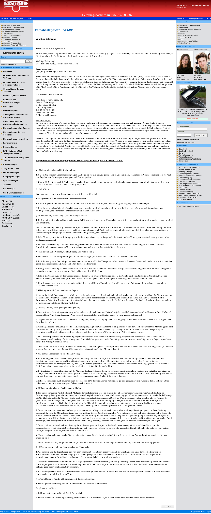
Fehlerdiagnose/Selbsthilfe (189, 174)
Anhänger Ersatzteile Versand (14, 45)
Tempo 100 (183, 188)
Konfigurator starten (13, 53)
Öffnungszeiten (185, 37)
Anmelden (181, 18)
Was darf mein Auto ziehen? (190, 186)
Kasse (208, 18)
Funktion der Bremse (187, 182)
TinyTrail (7, 226)
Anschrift (181, 33)
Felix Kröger (206, 512)
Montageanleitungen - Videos (190, 176)
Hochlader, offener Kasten (14, 96)
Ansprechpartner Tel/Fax (188, 41)
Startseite (4, 18)
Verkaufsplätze (184, 43)
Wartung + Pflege (185, 172)
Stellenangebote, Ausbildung (190, 159)
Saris (7, 223)
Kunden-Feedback (186, 151)
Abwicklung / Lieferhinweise (13, 27)
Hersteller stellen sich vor (189, 206)
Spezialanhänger (10, 181)
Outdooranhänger (11, 173)
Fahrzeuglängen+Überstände (190, 184)
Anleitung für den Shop (11, 25)
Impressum (183, 31)
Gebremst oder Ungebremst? (190, 180)
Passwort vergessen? (186, 142)
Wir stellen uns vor (186, 155)
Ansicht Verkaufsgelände (188, 35)
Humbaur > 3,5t (11, 218)
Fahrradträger (9, 189)
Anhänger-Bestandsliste (11, 43)
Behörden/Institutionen (11, 29)
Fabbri (7, 209)
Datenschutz (184, 27)
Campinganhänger (11, 177)
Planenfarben (7, 41)
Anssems (8, 204)
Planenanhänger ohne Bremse (16, 128)
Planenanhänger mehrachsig (15, 139)
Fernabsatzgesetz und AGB (21, 18)
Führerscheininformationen (189, 193)
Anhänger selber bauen (187, 197)
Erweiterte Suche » (8, 65)
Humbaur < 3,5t (11, 215)
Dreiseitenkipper (10, 111)
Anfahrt (181, 39)
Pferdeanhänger (10, 164)
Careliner (8, 207)
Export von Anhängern (11, 39)
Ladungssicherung (186, 191)
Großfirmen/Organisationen (13, 31)
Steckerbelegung (185, 178)
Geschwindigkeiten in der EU (190, 195)
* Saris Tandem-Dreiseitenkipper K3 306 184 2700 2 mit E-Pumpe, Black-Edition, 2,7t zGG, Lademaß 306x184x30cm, (192, 113)
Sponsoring (183, 161)
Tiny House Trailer (11, 169)
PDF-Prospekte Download (189, 168)
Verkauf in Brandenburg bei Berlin (35, 512)
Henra (6, 212)
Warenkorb (199, 18)
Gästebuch (183, 149)
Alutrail (7, 201)
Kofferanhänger (10, 143)
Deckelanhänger (10, 147)
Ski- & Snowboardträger (13, 193)
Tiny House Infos (185, 199)
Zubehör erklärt (185, 190)
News (181, 153)
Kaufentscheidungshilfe (11, 35)
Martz (6, 220)
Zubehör (7, 185)
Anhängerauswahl (9, 37)
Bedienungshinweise (187, 170)
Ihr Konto (190, 18)
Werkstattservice (185, 157)
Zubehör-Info (7, 33)
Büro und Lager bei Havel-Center (65, 512)
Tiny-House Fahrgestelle (10, 512)
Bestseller (7, 71)
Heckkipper (8, 106)
